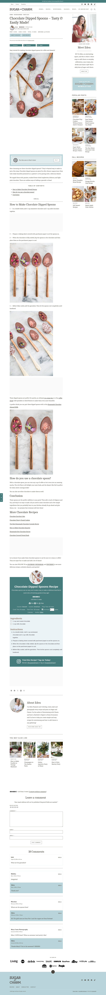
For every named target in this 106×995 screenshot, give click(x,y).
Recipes (48, 9)
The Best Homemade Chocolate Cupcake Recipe (24, 524)
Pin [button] (37, 603)
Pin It (56, 160)
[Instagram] (82, 4)
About (12, 4)
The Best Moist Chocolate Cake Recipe (90, 150)
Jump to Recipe (15, 35)
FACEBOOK (31, 564)
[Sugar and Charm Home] (21, 9)
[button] (19, 27)
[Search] (94, 9)
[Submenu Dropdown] (43, 9)
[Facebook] (88, 4)
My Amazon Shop (84, 9)
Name (12, 829)
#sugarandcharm (50, 663)
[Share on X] (1, 497)
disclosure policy (31, 40)
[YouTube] (85, 4)
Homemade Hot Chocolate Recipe (20, 531)
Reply (60, 857)
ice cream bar (48, 398)
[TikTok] (94, 4)
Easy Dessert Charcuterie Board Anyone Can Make (89, 122)
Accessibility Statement (83, 991)
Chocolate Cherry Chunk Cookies (20, 520)
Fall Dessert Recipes (76, 206)
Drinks (41, 9)
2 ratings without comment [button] (37, 791)
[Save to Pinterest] (1, 500)
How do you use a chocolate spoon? (23, 192)
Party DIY (26, 14)
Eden (16, 27)
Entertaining (57, 9)
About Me (84, 71)
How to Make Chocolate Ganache (20, 528)
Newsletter (23, 4)
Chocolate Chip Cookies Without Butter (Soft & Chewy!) (78, 122)
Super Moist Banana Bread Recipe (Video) (77, 149)
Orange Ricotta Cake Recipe (90, 182)
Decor (74, 9)
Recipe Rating (14, 805)
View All (36, 198)
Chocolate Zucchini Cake (17, 516)
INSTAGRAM (39, 564)
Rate (42, 603)
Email (12, 835)
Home (11, 14)
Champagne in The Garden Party (28, 764)
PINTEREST (50, 564)
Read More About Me (34, 726)
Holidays (66, 9)
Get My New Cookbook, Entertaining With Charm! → (53, 1)
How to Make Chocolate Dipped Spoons (25, 189)
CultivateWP (94, 991)
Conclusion (16, 195)
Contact (17, 4)
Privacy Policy (75, 991)
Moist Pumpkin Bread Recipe (78, 181)
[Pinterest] (91, 4)
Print (32, 603)
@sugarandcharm (33, 663)
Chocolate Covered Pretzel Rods (19, 535)
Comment (13, 810)
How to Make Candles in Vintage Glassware (15, 764)
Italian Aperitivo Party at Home (42, 764)
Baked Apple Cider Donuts (89, 206)
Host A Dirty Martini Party (56, 763)
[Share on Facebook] (1, 494)
